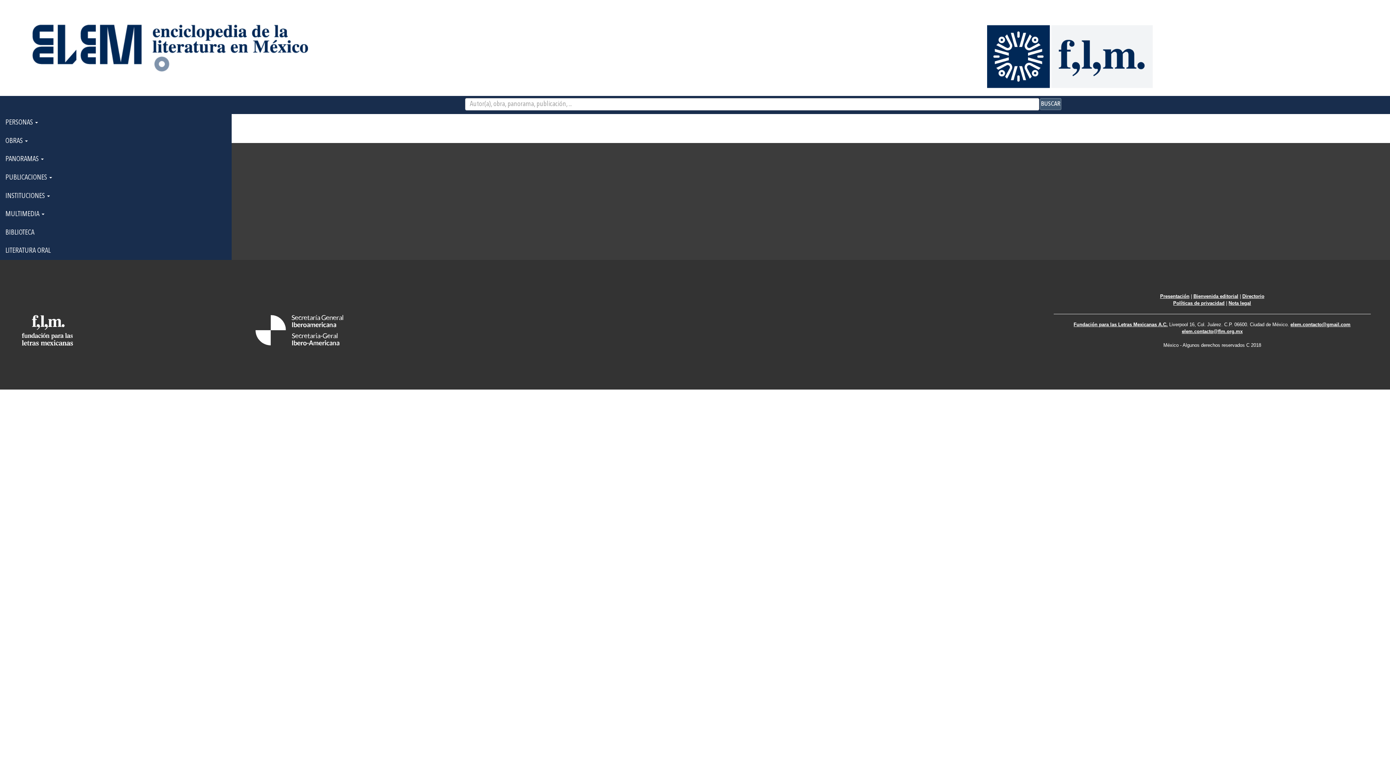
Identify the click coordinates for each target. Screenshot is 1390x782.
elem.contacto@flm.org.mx (1212, 331)
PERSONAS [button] (19, 122)
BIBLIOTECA (19, 232)
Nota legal (1240, 303)
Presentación (1174, 296)
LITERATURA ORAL (28, 251)
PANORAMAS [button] (22, 159)
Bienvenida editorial (1215, 296)
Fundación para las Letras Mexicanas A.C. (1121, 324)
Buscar (1050, 104)
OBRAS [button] (14, 141)
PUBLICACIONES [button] (27, 177)
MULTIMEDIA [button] (23, 214)
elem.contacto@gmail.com (1320, 324)
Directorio (1253, 296)
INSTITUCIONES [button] (25, 196)
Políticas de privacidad (1199, 303)
